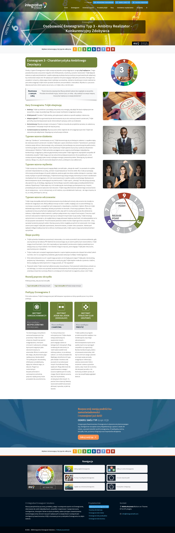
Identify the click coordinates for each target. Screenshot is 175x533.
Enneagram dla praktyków (98, 516)
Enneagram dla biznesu (97, 519)
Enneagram (75, 8)
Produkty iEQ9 (102, 8)
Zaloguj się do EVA (141, 2)
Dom (66, 8)
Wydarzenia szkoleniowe (104, 2)
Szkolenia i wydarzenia (125, 8)
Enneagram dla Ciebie (96, 513)
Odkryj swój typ (124, 2)
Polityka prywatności (62, 530)
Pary (112, 8)
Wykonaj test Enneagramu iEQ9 (99, 507)
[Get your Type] (44, 477)
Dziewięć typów (88, 8)
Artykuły (140, 8)
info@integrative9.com (130, 514)
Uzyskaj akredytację (95, 510)
